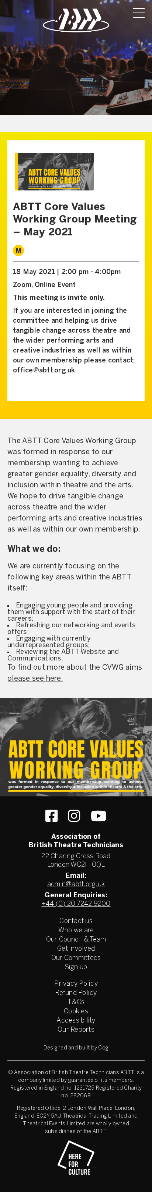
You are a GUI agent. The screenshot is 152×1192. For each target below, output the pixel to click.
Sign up (76, 967)
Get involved (76, 949)
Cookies (76, 1012)
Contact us (76, 921)
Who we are (76, 931)
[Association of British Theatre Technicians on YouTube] (99, 816)
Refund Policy (76, 993)
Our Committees (76, 958)
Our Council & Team (76, 940)
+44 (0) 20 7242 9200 (76, 904)
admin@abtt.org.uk (76, 884)
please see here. (35, 678)
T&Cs (76, 1002)
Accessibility (75, 1021)
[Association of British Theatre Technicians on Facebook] (51, 816)
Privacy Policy (76, 984)
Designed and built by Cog (76, 1048)
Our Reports (76, 1030)
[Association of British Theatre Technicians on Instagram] (74, 816)
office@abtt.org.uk (44, 371)
